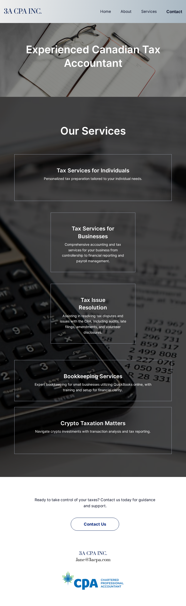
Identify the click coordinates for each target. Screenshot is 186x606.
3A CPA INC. (23, 11)
